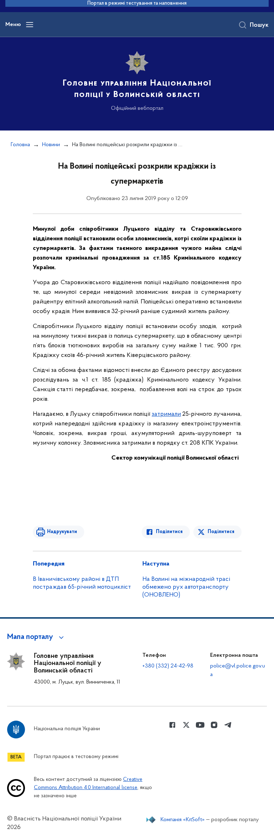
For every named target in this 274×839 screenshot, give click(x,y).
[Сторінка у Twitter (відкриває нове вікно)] (186, 725)
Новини (51, 145)
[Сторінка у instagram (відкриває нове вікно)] (214, 725)
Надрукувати (62, 531)
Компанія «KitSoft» (183, 820)
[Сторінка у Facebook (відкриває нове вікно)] (172, 725)
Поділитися (169, 531)
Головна (20, 145)
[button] (36, 637)
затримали (166, 414)
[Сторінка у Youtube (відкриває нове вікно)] (200, 725)
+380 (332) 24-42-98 (167, 666)
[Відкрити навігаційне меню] (29, 24)
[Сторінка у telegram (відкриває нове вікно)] (228, 725)
